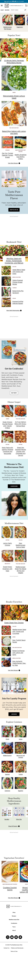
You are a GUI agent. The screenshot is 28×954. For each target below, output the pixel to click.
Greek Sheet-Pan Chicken (14, 623)
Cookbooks (14, 923)
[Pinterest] (20, 937)
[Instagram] (7, 937)
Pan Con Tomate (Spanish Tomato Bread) (7, 155)
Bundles (7, 819)
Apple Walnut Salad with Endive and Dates (18, 271)
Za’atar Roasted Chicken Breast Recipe (17, 282)
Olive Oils (19, 819)
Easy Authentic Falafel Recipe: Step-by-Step (19, 663)
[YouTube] (12, 937)
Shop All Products (13, 826)
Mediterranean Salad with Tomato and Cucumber (19, 631)
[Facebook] (16, 937)
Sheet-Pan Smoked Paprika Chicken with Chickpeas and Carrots (20, 451)
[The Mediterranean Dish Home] (14, 6)
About (14, 930)
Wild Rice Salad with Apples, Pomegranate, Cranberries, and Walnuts (14, 261)
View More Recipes (13, 163)
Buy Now (14, 393)
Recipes (7, 10)
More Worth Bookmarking (13, 310)
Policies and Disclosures (17, 948)
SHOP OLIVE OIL (14, 209)
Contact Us (6, 948)
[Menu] (1, 5)
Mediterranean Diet (14, 919)
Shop (2, 10)
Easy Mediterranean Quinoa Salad (20, 545)
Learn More (14, 486)
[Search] (25, 10)
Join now (14, 714)
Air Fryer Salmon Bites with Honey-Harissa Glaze (20, 424)
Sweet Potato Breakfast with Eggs (7, 569)
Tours (14, 926)
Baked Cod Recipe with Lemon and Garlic (18, 652)
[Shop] (26, 5)
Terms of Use (14, 951)
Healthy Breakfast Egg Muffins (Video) (20, 156)
